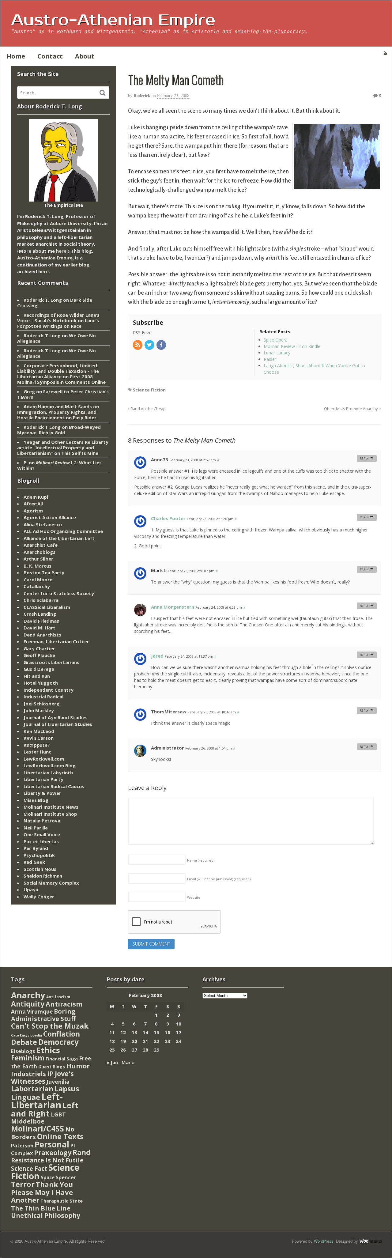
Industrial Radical (43, 696)
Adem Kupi (36, 497)
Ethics (48, 1050)
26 (123, 1050)
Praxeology (52, 1152)
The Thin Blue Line (40, 1208)
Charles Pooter (168, 518)
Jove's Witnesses (42, 1077)
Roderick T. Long (43, 300)
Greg (29, 391)
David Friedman (41, 621)
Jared (157, 656)
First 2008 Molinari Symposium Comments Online (61, 379)
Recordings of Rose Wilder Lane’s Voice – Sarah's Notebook (58, 317)
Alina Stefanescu (43, 524)
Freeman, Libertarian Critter (56, 641)
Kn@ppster (37, 745)
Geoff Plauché (39, 655)
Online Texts (60, 1136)
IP (50, 1073)
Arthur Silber (38, 559)
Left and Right (44, 1109)
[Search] (103, 93)
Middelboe (27, 1121)
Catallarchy (37, 586)
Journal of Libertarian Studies (58, 724)
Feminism (27, 1058)
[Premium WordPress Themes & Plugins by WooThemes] (370, 1241)
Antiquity (27, 1004)
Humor (78, 1065)
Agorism (33, 511)
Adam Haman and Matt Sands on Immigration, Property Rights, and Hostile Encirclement (58, 412)
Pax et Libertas (41, 841)
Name (200, 860)
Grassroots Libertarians (51, 662)
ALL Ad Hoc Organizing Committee (63, 531)
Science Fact (29, 1169)
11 (112, 1032)
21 (145, 1041)
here (61, 251)
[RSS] (138, 345)
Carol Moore (38, 579)
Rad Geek (34, 862)
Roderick (142, 95)
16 (167, 1032)
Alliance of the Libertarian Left (59, 538)
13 (134, 1032)
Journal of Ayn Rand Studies (56, 717)
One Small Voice (42, 834)
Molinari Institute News (51, 807)
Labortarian (32, 1089)
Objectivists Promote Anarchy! (351, 408)
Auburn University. (71, 223)
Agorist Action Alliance (50, 517)
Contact (50, 56)
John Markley (39, 710)
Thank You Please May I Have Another (42, 1192)
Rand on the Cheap (148, 408)
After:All (33, 504)
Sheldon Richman (43, 876)
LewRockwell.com (44, 759)
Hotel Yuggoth (41, 683)
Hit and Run (37, 676)
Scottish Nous (40, 869)
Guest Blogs (51, 1067)
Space (48, 1177)
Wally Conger (39, 896)
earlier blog (76, 265)
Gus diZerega (39, 669)
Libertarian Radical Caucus (54, 786)
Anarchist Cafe (41, 545)
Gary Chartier (39, 648)
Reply (364, 458)
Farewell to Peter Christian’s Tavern (63, 394)
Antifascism (58, 996)
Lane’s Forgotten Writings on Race (58, 323)
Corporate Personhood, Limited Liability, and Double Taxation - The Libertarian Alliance (58, 371)
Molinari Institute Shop (50, 814)
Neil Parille (36, 828)
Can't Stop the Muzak (50, 1026)
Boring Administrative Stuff (43, 1015)
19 (123, 1041)
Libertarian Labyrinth (48, 772)
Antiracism (64, 1003)
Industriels (28, 1073)
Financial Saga (62, 1059)
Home (15, 56)
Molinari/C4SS (37, 1129)
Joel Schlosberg (41, 704)
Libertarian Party (43, 779)
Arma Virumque (32, 1011)
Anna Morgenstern (172, 607)
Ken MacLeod (39, 731)
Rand (82, 1152)
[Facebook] (161, 345)
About (84, 56)
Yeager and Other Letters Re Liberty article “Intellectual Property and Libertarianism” (62, 447)
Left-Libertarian (37, 1100)
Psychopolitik (39, 855)
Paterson (22, 1145)
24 (178, 1041)
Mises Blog (36, 800)
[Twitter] (150, 345)
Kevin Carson (39, 738)
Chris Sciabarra (41, 600)
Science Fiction (149, 390)
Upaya (31, 889)
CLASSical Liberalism (47, 607)
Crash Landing (40, 614)
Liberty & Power (42, 793)
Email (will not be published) (219, 879)
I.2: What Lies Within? (59, 465)
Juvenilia (58, 1081)
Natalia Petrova (42, 821)
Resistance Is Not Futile (47, 1160)
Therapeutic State (61, 1201)
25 (112, 1050)
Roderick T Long (42, 335)
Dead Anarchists (42, 635)
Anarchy (28, 995)
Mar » (128, 1062)
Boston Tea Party (44, 572)
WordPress (324, 1241)
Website (193, 897)
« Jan (112, 1062)
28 (145, 1050)
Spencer (66, 1177)
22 (156, 1041)
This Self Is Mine (79, 453)
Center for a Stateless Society (59, 593)
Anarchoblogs (39, 552)
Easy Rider (84, 417)
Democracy (58, 1042)
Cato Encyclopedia (26, 1035)
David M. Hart (39, 628)
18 (112, 1041)
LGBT (58, 1114)
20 (134, 1041)
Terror (23, 1184)
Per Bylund (36, 848)
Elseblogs (23, 1051)
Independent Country (49, 690)
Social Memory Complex (51, 883)
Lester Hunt (37, 752)
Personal (52, 1144)
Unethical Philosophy (45, 1215)
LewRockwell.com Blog (50, 765)
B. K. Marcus (37, 566)
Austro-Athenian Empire (113, 20)
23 (167, 1041)
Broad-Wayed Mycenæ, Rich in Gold (59, 430)
